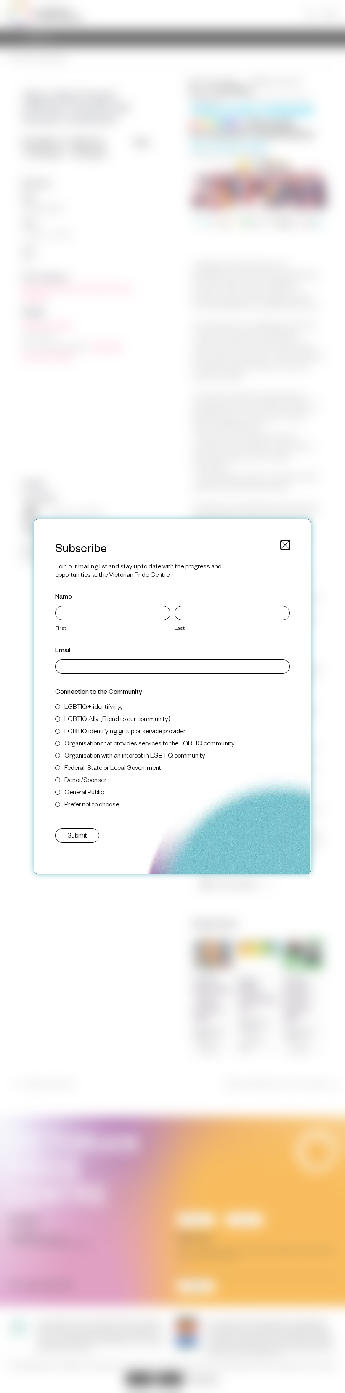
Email (62, 649)
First (60, 627)
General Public (84, 792)
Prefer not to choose (91, 804)
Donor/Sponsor (85, 779)
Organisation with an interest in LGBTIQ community (134, 755)
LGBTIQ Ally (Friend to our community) (117, 718)
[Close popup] (285, 545)
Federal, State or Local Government (112, 767)
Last (180, 627)
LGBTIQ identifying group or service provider (125, 731)
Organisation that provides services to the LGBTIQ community (149, 743)
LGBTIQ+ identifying (93, 706)
